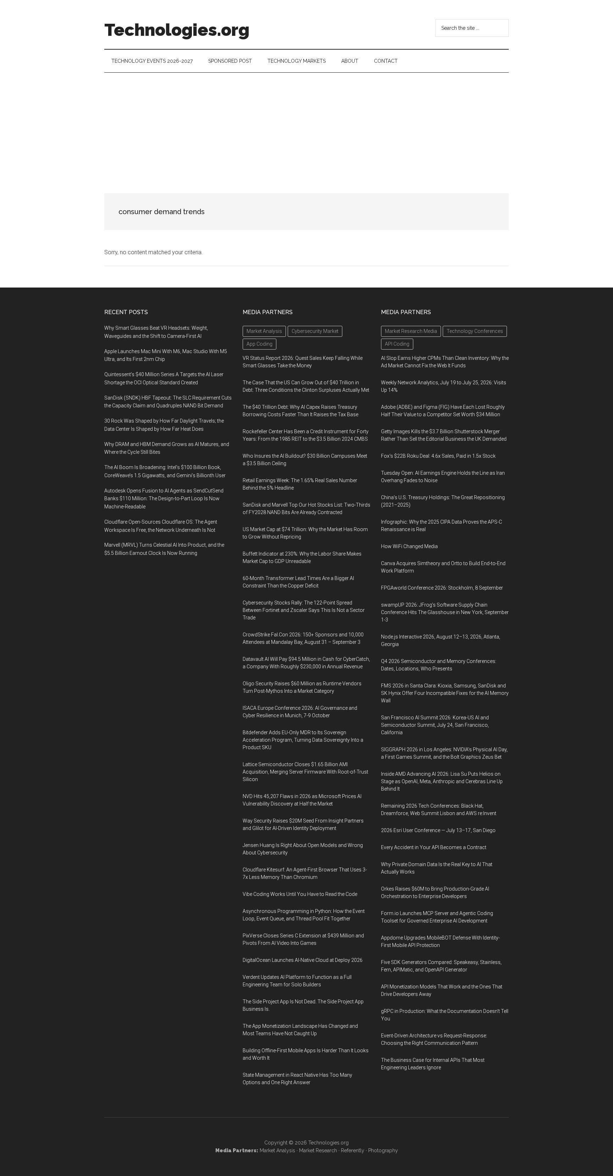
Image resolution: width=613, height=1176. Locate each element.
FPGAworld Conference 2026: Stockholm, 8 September (442, 588)
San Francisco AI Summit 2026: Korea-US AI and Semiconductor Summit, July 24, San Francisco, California (435, 725)
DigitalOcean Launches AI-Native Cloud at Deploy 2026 (303, 960)
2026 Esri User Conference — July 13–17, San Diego (438, 830)
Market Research (318, 1150)
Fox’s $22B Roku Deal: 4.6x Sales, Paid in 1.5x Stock (438, 456)
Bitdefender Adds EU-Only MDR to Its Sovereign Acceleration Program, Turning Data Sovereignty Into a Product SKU (303, 740)
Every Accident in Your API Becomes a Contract (433, 847)
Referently (352, 1150)
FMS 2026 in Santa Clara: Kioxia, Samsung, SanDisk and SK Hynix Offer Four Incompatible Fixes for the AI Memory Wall (445, 693)
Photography (383, 1150)
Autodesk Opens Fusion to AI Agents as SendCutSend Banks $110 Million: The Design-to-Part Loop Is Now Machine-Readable (163, 499)
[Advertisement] (306, 125)
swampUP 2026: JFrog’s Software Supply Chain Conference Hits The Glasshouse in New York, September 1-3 (445, 612)
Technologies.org (176, 30)
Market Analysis (277, 1150)
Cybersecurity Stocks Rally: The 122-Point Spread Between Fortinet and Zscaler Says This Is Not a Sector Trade (304, 610)
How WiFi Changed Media (409, 546)
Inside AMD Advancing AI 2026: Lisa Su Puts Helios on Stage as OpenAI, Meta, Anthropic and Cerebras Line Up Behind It (442, 781)
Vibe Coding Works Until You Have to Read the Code (300, 894)
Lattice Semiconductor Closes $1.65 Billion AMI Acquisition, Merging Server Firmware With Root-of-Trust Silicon (305, 772)
